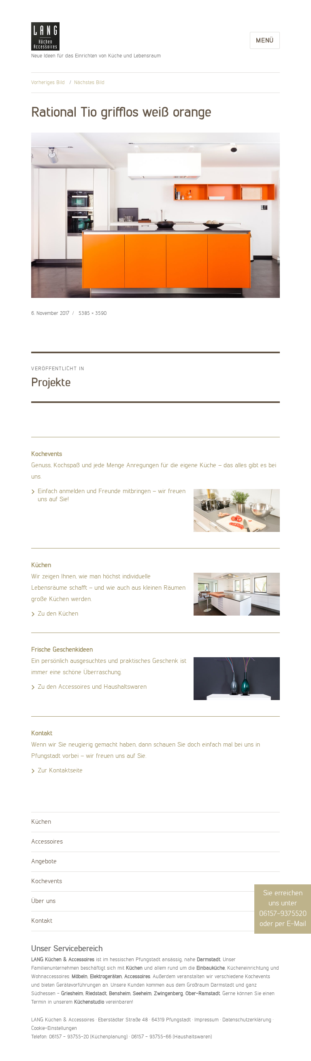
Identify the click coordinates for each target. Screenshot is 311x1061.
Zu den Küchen (58, 614)
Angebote (44, 862)
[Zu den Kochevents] (237, 510)
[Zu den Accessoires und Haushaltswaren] (237, 678)
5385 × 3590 (93, 313)
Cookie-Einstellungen (54, 1028)
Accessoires (47, 842)
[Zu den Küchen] (237, 594)
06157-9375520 (283, 914)
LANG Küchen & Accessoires (45, 37)
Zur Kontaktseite (60, 771)
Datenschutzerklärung (246, 1020)
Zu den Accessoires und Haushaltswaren (92, 687)
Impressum (206, 1020)
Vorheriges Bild (48, 82)
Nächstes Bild (89, 82)
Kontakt (41, 921)
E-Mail (296, 924)
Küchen (41, 822)
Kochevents (46, 881)
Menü (265, 41)
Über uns (43, 901)
